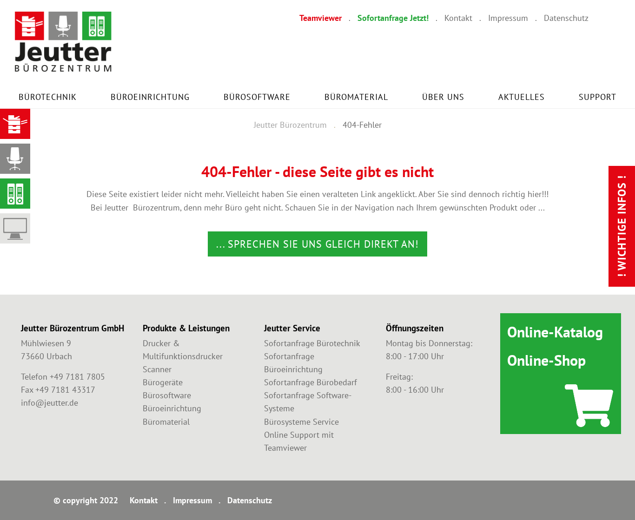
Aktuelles (521, 97)
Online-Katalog (555, 332)
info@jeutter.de (49, 402)
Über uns (443, 97)
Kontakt (458, 18)
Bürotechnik (48, 97)
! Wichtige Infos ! (622, 226)
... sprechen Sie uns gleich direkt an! (317, 243)
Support (597, 97)
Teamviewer (320, 18)
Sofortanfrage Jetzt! (393, 18)
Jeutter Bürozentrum (290, 124)
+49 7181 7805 (77, 376)
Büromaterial (356, 97)
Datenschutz (566, 18)
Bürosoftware (257, 97)
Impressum (508, 18)
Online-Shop (546, 360)
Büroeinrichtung (150, 97)
